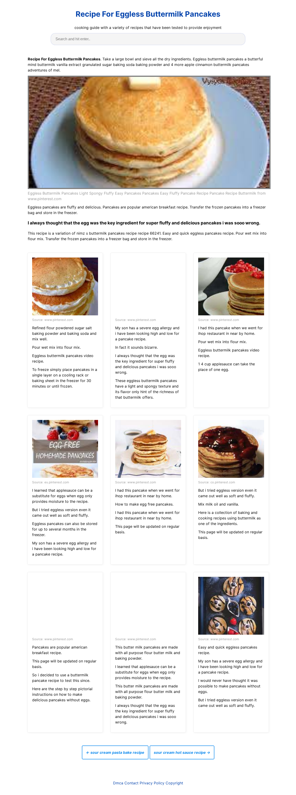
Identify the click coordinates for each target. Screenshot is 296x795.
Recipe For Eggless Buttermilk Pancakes (148, 14)
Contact (131, 783)
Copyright (174, 783)
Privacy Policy (152, 783)
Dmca (118, 783)
